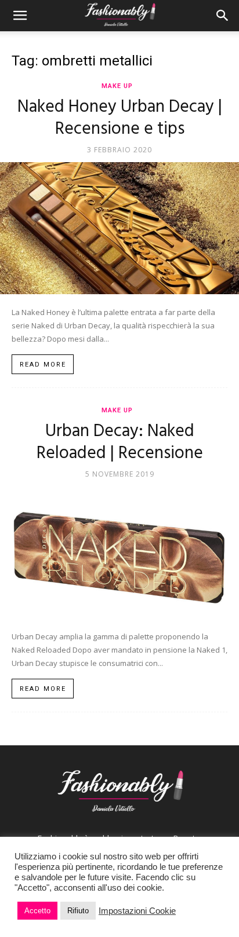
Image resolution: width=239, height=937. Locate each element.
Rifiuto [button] (78, 910)
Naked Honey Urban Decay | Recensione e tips (119, 118)
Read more (43, 364)
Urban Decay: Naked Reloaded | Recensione (120, 442)
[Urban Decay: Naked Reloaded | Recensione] (119, 552)
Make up (117, 86)
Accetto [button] (37, 910)
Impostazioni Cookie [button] (137, 911)
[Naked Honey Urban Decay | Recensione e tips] (119, 228)
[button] (19, 15)
